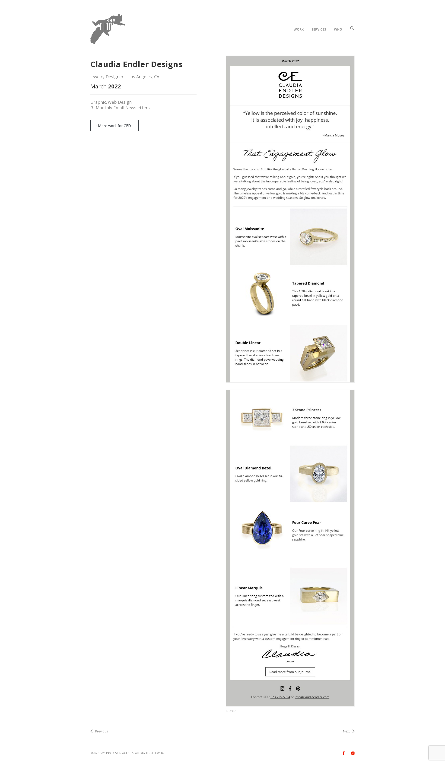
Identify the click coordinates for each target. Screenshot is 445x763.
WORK (299, 29)
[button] (352, 29)
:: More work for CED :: (114, 125)
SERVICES (319, 29)
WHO (338, 29)
